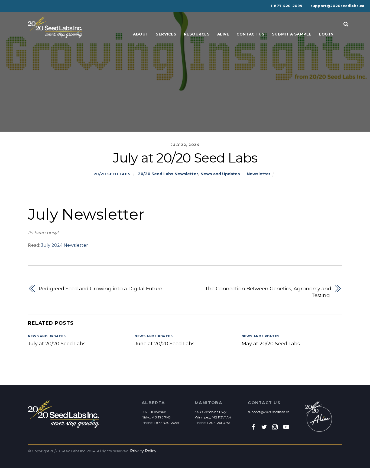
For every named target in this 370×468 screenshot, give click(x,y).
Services (166, 34)
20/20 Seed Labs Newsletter (168, 173)
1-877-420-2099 (166, 423)
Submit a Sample (291, 34)
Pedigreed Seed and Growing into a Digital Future (100, 288)
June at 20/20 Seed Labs (164, 344)
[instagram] (275, 426)
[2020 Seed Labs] (55, 35)
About (140, 34)
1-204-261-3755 (218, 423)
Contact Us (250, 34)
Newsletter (259, 173)
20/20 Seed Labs (112, 174)
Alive (223, 34)
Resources (197, 34)
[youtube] (286, 426)
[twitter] (264, 426)
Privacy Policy (143, 450)
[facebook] (253, 426)
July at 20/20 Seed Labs (57, 344)
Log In (326, 34)
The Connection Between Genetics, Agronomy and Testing (268, 292)
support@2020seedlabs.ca (269, 412)
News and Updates (220, 173)
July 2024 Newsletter (64, 245)
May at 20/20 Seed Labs (271, 344)
